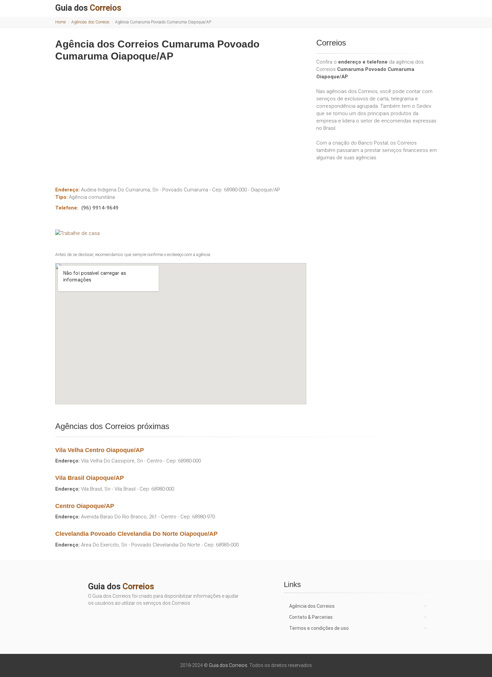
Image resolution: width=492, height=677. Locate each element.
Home (60, 22)
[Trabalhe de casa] (180, 233)
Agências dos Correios (90, 22)
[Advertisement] (180, 119)
